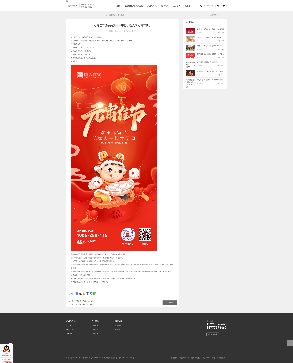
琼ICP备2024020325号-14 (127, 358)
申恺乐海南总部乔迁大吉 (84, 301)
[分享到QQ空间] (84, 293)
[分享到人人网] (91, 293)
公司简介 (95, 325)
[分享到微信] (94, 293)
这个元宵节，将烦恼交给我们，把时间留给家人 (214, 71)
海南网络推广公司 (197, 358)
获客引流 (69, 329)
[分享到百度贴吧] (87, 293)
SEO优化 (69, 333)
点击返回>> (214, 15)
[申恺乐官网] (72, 6)
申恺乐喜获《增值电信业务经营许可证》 (211, 80)
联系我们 (118, 329)
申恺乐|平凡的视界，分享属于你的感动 (211, 37)
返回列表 (170, 303)
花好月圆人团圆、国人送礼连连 (208, 62)
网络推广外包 (210, 358)
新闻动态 (112, 15)
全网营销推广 (222, 358)
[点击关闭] (10, 343)
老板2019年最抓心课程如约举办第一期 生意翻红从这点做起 (218, 46)
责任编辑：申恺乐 (130, 31)
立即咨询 (214, 334)
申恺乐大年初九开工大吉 (84, 304)
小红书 (68, 325)
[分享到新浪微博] (80, 293)
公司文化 (95, 329)
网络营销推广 (185, 358)
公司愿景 (95, 333)
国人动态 (121, 15)
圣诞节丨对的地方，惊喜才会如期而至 (210, 29)
